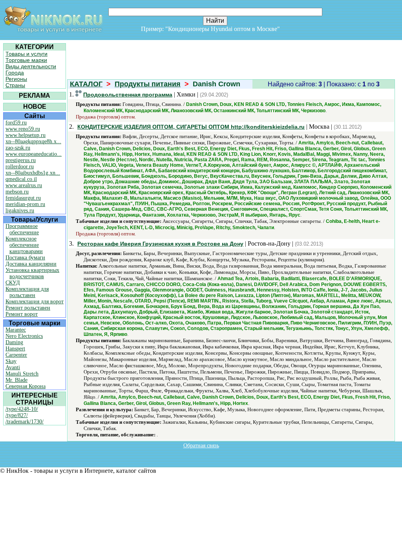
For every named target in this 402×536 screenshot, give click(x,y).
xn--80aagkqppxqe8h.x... (33, 141)
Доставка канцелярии (31, 264)
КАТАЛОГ (86, 84)
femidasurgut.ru (23, 198)
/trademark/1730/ (24, 422)
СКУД (12, 283)
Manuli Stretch (21, 374)
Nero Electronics (24, 336)
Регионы (16, 79)
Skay (10, 361)
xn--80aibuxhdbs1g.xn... (32, 173)
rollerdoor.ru (19, 167)
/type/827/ (16, 415)
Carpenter (16, 355)
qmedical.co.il (21, 179)
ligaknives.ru (19, 210)
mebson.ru (17, 192)
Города (14, 72)
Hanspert (15, 349)
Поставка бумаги (25, 258)
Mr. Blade (16, 380)
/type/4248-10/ (21, 409)
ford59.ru (16, 123)
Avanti (12, 367)
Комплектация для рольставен (27, 292)
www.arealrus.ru (23, 185)
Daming (14, 342)
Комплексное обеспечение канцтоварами (24, 245)
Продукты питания (148, 84)
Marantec (15, 330)
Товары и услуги (26, 54)
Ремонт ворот (21, 314)
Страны (15, 85)
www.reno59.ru (22, 129)
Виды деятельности (30, 66)
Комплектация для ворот (34, 301)
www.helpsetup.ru (25, 135)
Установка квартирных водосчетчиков (32, 273)
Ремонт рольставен (27, 308)
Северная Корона (25, 386)
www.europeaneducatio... (33, 154)
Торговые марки (26, 60)
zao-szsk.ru (17, 148)
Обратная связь (201, 445)
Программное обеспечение (22, 229)
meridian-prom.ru (25, 204)
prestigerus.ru (20, 160)
